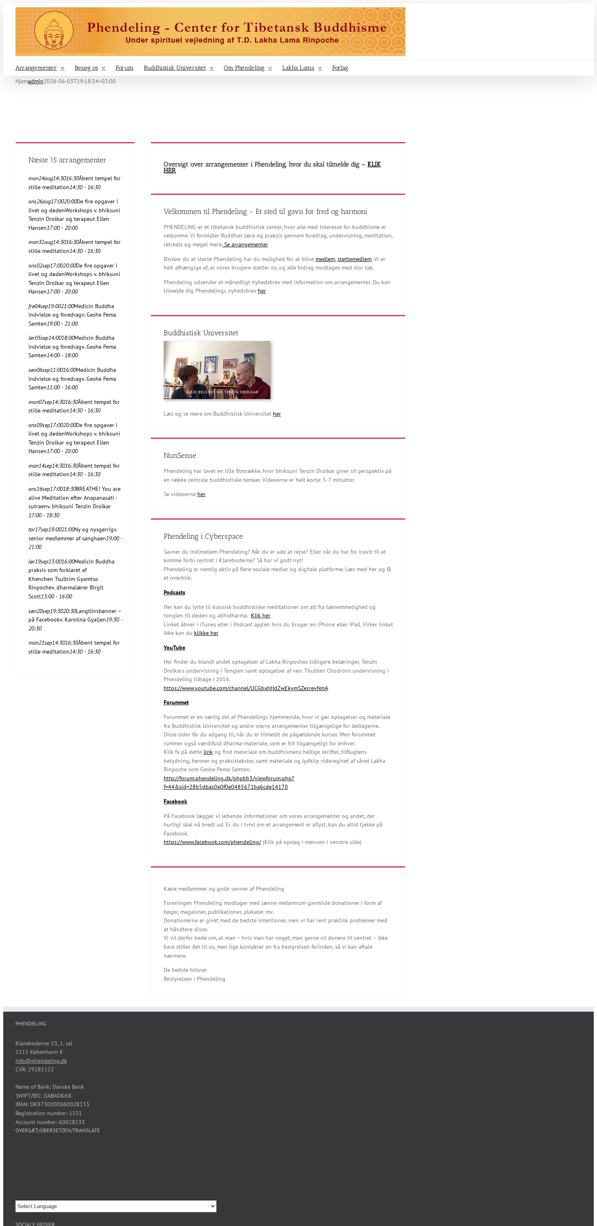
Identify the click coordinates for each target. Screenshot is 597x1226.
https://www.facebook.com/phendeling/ (212, 842)
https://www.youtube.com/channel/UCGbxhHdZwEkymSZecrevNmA (246, 688)
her (262, 290)
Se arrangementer (245, 244)
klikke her (206, 633)
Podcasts (174, 592)
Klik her (260, 615)
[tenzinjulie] (217, 344)
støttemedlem (354, 259)
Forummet (176, 702)
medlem (325, 259)
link (208, 751)
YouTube (174, 647)
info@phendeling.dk (41, 1060)
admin (35, 81)
